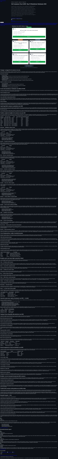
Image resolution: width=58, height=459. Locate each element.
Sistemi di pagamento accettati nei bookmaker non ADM (13, 24)
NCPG (13, 452)
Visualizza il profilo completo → (4, 427)
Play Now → (29, 36)
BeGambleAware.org (36, 67)
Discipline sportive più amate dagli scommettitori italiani (23, 23)
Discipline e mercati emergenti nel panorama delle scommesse (29, 24)
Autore (1, 1)
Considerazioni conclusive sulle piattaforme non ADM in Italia (45, 24)
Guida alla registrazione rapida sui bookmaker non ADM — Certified (39, 23)
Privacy (1, 455)
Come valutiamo (10, 455)
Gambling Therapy (4, 452)
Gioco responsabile (14, 455)
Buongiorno (3, 0)
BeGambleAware (9, 452)
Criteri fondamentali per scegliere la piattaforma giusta (8, 23)
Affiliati (7, 455)
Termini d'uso (4, 455)
